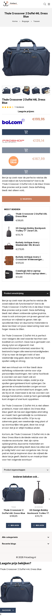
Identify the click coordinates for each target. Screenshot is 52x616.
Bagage (25, 21)
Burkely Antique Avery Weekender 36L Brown (28, 243)
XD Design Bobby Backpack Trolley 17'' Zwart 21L (31, 229)
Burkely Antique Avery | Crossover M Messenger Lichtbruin (29, 258)
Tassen (36, 21)
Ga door (6, 610)
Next (49, 90)
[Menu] (48, 4)
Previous (2, 90)
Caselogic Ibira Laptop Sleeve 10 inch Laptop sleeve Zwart (31, 272)
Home (15, 21)
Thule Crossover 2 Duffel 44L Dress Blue (31, 215)
